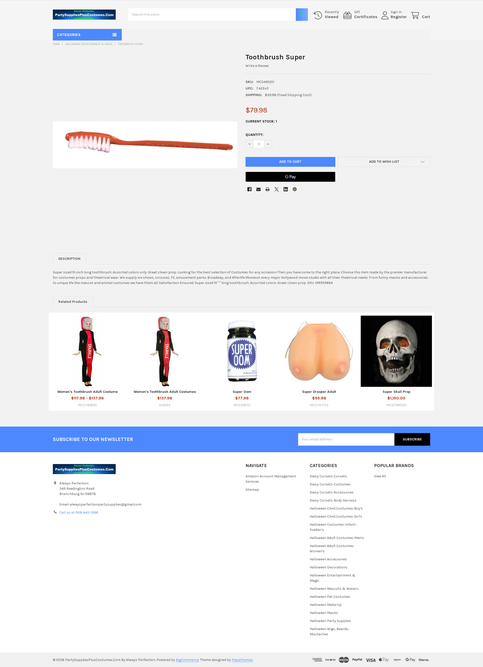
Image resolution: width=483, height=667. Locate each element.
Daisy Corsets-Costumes (330, 484)
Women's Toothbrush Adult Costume (87, 392)
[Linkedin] (286, 189)
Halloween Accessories (328, 559)
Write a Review (257, 66)
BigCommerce (187, 660)
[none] (145, 145)
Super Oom (242, 392)
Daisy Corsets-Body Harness (333, 500)
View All (380, 476)
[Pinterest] (295, 189)
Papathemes (242, 660)
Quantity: (254, 135)
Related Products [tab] (72, 302)
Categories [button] (68, 34)
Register (399, 16)
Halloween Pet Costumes (330, 597)
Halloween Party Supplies (330, 621)
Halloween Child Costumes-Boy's (336, 508)
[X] (276, 189)
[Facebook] (249, 189)
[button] (384, 162)
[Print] (267, 189)
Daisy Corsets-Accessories (332, 492)
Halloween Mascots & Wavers (334, 589)
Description (69, 259)
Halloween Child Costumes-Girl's (336, 516)
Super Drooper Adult (319, 392)
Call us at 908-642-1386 (78, 512)
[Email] (258, 189)
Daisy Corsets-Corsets (328, 476)
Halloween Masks (324, 613)
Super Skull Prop (396, 392)
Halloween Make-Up (326, 605)
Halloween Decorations (328, 567)
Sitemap (252, 489)
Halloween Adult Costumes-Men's (337, 538)
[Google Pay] (290, 177)
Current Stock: (261, 121)
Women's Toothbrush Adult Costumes (165, 392)
